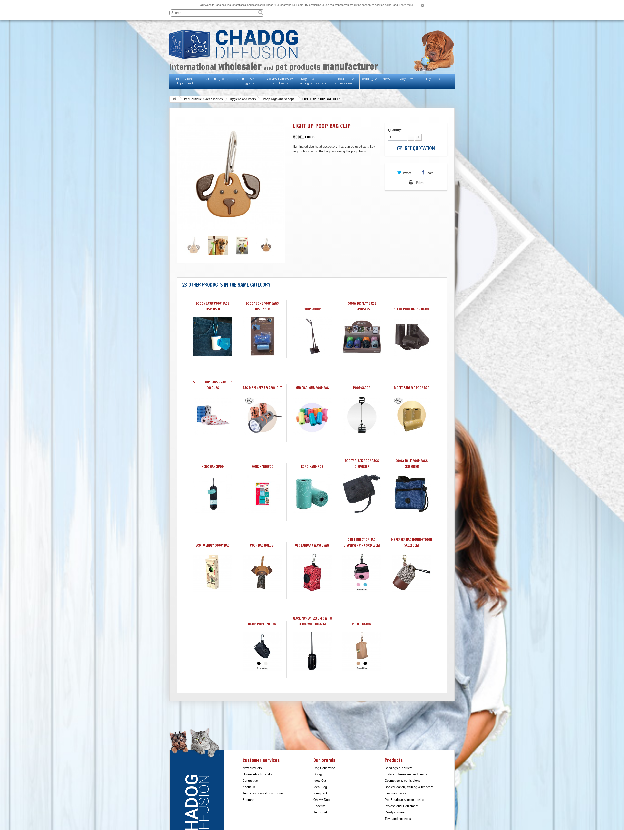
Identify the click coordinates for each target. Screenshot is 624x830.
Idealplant (320, 793)
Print (419, 183)
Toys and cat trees (439, 79)
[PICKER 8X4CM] (361, 651)
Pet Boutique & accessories (343, 81)
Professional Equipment (185, 81)
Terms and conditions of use (263, 793)
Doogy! (318, 774)
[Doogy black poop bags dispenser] (361, 494)
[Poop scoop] (312, 336)
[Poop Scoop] (361, 415)
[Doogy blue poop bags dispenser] (411, 494)
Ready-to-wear (407, 79)
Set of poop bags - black (411, 309)
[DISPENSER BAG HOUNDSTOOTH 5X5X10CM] (411, 572)
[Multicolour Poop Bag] (312, 415)
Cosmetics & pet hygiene (248, 81)
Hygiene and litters (243, 99)
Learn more (406, 4)
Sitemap (248, 799)
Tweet (406, 173)
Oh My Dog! (322, 799)
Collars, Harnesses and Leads (280, 81)
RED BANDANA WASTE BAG (312, 545)
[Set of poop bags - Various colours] (212, 415)
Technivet (320, 812)
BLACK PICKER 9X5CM (262, 624)
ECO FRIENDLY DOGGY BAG (213, 545)
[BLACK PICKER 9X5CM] (262, 651)
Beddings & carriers (375, 79)
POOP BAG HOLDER (262, 545)
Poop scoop (312, 309)
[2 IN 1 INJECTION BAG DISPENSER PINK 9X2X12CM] (361, 572)
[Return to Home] (174, 99)
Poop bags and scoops (278, 99)
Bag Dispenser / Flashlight (262, 388)
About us (249, 787)
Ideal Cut (319, 780)
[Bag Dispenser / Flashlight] (262, 415)
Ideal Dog (320, 787)
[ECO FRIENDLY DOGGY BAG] (212, 572)
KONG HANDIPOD (213, 466)
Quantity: (395, 130)
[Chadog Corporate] (312, 44)
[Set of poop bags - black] (411, 336)
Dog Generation (324, 768)
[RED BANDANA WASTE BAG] (312, 572)
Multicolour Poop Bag (312, 388)
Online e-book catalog (258, 774)
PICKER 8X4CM (361, 624)
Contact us (250, 780)
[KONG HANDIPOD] (212, 494)
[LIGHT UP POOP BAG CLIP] (194, 245)
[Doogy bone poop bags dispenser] (262, 336)
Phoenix (319, 806)
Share (429, 173)
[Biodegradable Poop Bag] (411, 415)
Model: (298, 137)
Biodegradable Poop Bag (411, 388)
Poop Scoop (361, 388)
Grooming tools (217, 79)
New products (252, 768)
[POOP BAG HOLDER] (262, 572)
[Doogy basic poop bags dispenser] (212, 336)
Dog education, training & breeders (312, 81)
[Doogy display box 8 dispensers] (361, 336)
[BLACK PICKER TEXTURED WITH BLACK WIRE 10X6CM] (312, 651)
